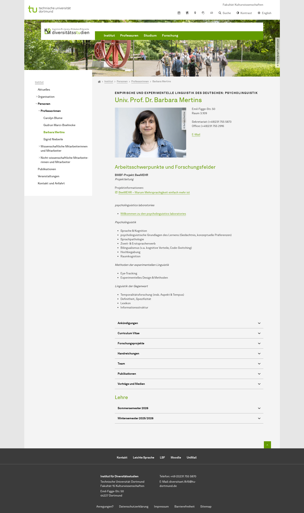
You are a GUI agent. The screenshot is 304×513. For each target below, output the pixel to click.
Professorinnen (51, 111)
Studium (150, 35)
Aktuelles (44, 89)
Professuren (129, 35)
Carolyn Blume (52, 118)
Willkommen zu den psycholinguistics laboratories (153, 213)
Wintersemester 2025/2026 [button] (136, 418)
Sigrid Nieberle (53, 139)
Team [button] (121, 363)
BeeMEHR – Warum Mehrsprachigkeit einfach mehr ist (154, 192)
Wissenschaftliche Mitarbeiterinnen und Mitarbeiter (64, 148)
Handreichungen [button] (128, 353)
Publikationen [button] (127, 373)
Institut (109, 35)
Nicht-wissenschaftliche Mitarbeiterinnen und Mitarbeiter (64, 160)
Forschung (170, 35)
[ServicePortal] (203, 13)
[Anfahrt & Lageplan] (195, 13)
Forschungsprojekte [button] (131, 343)
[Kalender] (179, 13)
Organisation (46, 96)
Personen (44, 103)
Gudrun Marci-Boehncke (59, 125)
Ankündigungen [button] (128, 323)
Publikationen (47, 169)
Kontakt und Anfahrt (51, 183)
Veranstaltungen (48, 176)
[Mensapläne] (187, 13)
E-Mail (196, 134)
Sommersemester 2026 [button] (133, 408)
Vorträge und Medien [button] (131, 384)
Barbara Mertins (54, 132)
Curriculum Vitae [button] (128, 333)
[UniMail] (211, 13)
